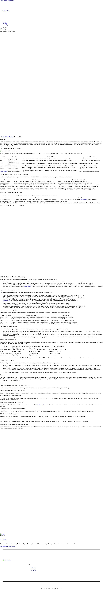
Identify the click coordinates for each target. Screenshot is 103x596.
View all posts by (7, 546)
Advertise (33, 569)
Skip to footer (10, 0)
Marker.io (67, 202)
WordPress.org (3, 171)
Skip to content (3, 0)
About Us (33, 567)
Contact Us (33, 570)
